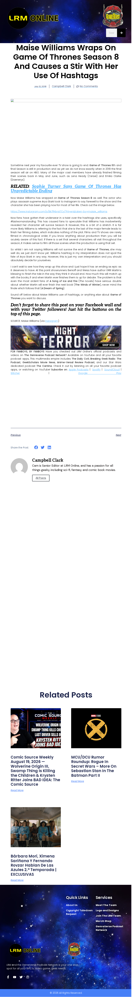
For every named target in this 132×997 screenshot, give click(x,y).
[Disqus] (66, 544)
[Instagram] (27, 977)
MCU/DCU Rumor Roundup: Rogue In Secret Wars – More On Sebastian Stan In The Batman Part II (93, 766)
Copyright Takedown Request (79, 912)
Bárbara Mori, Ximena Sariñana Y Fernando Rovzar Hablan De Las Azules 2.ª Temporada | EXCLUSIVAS (33, 865)
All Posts (41, 478)
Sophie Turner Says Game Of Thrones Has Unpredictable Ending (66, 188)
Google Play (99, 373)
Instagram (51, 321)
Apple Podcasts (79, 369)
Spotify (96, 369)
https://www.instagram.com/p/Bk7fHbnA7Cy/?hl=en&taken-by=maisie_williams (59, 211)
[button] (53, 31)
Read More (17, 790)
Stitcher (15, 373)
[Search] (121, 33)
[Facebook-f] (8, 977)
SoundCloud (112, 369)
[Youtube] (14, 977)
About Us (72, 905)
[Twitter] (21, 977)
